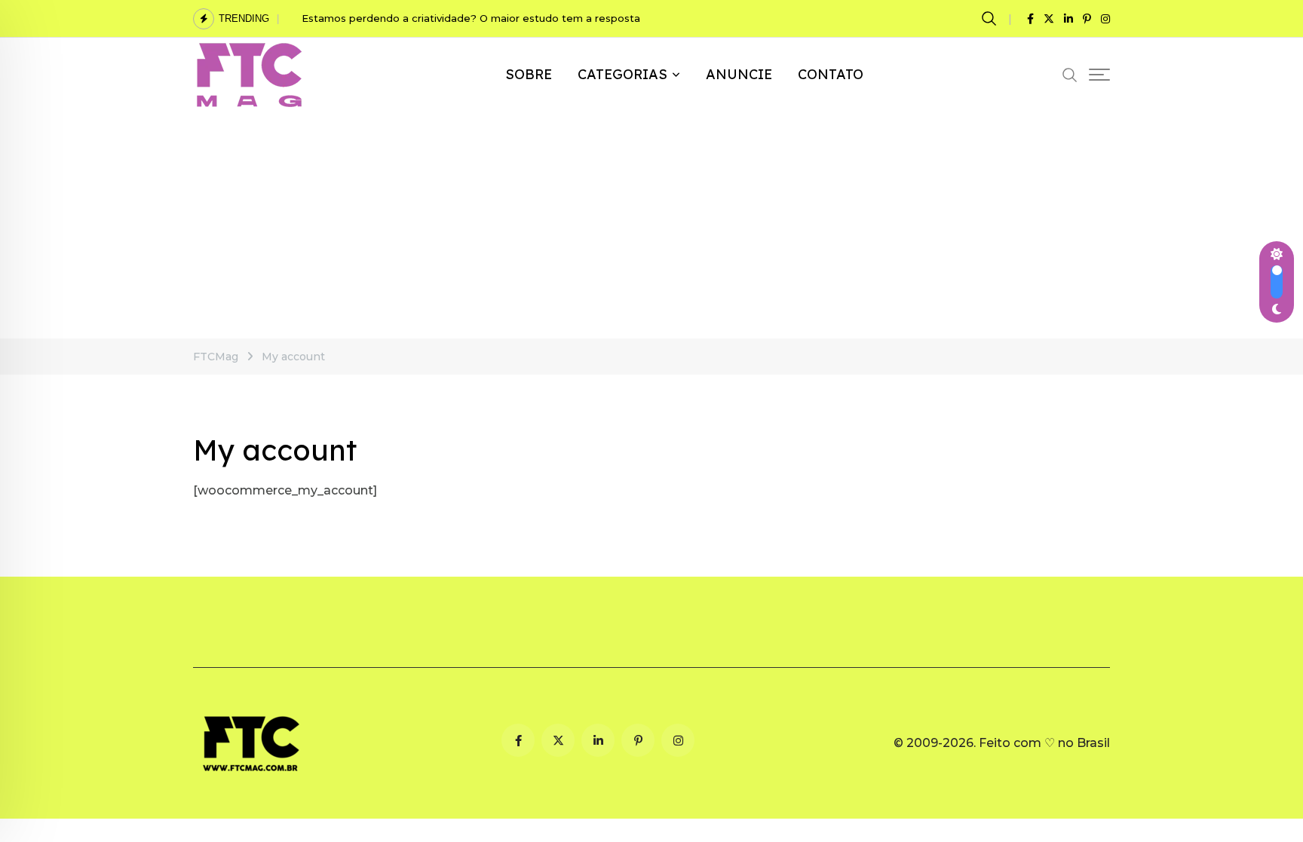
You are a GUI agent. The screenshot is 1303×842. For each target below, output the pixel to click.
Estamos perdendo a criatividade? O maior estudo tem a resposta (472, 18)
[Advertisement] (651, 225)
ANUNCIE (739, 74)
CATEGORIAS (622, 74)
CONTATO (830, 74)
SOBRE (528, 74)
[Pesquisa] (991, 18)
